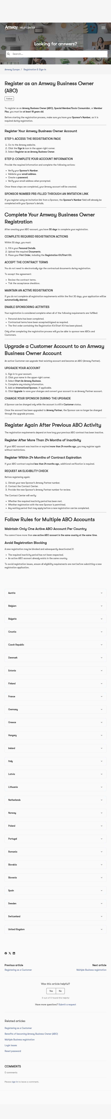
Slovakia (12, 864)
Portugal (12, 839)
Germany (13, 709)
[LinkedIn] (14, 953)
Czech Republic (16, 644)
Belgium (12, 606)
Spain (11, 890)
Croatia (12, 632)
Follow (9, 98)
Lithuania (13, 787)
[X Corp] (10, 953)
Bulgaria (12, 619)
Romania (12, 851)
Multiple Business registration (91, 970)
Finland (11, 683)
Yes (51, 991)
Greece (12, 722)
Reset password (13, 1051)
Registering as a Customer (18, 970)
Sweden (12, 903)
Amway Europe (12, 69)
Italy (10, 761)
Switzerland (14, 916)
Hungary (12, 735)
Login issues (11, 1045)
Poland (11, 826)
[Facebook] (6, 953)
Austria (11, 593)
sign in (15, 1081)
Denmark (12, 657)
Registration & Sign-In (35, 69)
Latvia (11, 774)
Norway (12, 813)
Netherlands (14, 800)
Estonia (12, 670)
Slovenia (12, 877)
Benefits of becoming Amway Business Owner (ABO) (31, 1034)
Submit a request (67, 1004)
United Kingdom (16, 929)
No (60, 991)
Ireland (11, 748)
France (11, 696)
